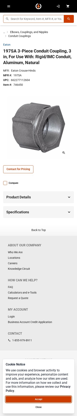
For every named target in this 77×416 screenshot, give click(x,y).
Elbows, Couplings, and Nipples (29, 32)
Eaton (6, 44)
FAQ (10, 287)
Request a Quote (18, 298)
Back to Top (38, 230)
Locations (14, 257)
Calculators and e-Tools (22, 292)
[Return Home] (38, 6)
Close (38, 407)
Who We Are (15, 252)
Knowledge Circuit (19, 268)
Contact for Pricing (18, 169)
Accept (38, 399)
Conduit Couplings (19, 36)
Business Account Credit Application (30, 322)
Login (11, 316)
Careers (12, 263)
